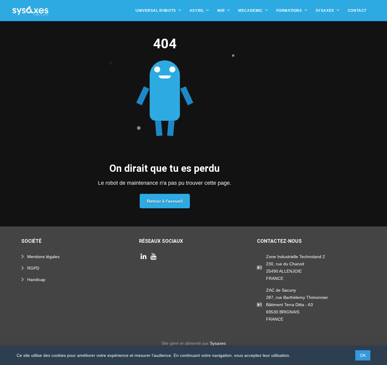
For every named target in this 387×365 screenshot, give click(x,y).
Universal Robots (155, 10)
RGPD (33, 268)
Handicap (36, 279)
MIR (221, 10)
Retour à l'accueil (165, 201)
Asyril (197, 10)
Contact (357, 10)
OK (363, 355)
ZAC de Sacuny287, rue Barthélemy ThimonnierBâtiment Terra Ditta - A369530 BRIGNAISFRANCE (297, 305)
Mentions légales (43, 256)
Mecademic (250, 10)
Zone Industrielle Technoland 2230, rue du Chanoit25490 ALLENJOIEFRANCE (295, 267)
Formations (289, 10)
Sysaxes (325, 10)
